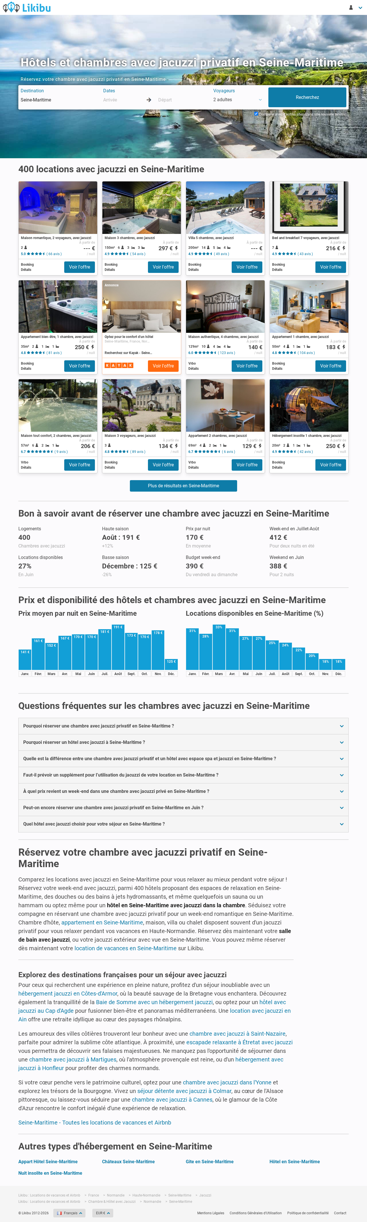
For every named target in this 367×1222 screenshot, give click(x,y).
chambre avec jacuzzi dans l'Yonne (227, 1082)
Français (70, 1213)
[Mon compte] (356, 7)
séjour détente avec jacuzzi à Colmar (184, 1091)
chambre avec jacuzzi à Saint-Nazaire (238, 1033)
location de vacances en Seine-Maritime (126, 948)
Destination (32, 90)
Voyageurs (224, 90)
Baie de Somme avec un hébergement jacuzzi (154, 1002)
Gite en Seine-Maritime (210, 1161)
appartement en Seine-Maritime (102, 922)
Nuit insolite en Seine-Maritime (50, 1173)
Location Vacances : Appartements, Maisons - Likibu (26, 7)
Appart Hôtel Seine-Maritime (48, 1161)
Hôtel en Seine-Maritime (295, 1161)
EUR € (100, 1213)
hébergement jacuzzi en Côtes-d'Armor (67, 993)
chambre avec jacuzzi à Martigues (72, 1059)
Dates (109, 90)
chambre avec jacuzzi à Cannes (172, 1099)
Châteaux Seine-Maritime (128, 1161)
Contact (340, 1213)
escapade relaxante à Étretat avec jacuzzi (239, 1042)
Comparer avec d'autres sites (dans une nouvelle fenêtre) (302, 114)
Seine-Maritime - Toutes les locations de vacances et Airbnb (94, 1122)
